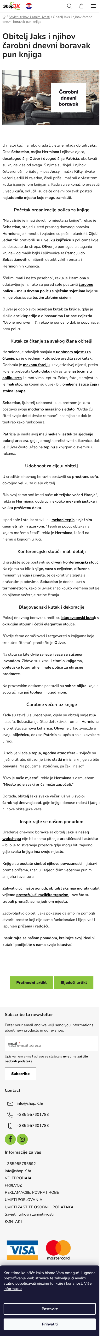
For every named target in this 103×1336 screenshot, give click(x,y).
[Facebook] (10, 1139)
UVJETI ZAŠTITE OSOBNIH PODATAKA (39, 1207)
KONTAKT (14, 1221)
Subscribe (20, 1073)
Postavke (50, 1309)
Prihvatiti (50, 1324)
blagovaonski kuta (77, 617)
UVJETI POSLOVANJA (23, 1199)
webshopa (11, 838)
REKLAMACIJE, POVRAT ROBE (32, 1192)
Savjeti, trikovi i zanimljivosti (29, 1214)
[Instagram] (22, 1139)
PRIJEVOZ (13, 1185)
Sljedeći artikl (74, 982)
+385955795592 (20, 1163)
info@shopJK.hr (30, 1103)
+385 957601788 (33, 1114)
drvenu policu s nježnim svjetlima (56, 291)
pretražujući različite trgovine (42, 894)
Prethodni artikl (31, 982)
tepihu (50, 447)
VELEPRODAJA (18, 1178)
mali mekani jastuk (55, 434)
